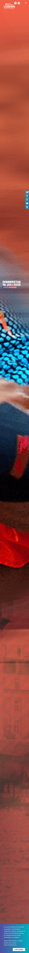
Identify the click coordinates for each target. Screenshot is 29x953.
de (15, 3)
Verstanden (19, 949)
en (19, 3)
